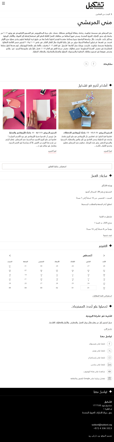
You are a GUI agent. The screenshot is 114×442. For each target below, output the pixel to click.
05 (57, 270)
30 (104, 287)
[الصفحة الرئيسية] (98, 5)
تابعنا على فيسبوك (97, 343)
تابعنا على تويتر (98, 350)
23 (104, 283)
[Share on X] (86, 63)
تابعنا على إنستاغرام (96, 357)
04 (73, 270)
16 (104, 279)
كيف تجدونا (107, 235)
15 (10, 274)
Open (3, 3)
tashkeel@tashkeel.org (102, 424)
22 (10, 279)
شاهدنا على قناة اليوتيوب (94, 371)
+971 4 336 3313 (103, 428)
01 (10, 266)
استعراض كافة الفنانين (57, 166)
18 (73, 279)
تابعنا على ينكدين (98, 364)
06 (41, 270)
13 (41, 274)
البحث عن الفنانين (103, 14)
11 (73, 274)
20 (41, 279)
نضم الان (108, 328)
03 (88, 270)
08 (10, 270)
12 (57, 274)
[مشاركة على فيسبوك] (93, 63)
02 (104, 270)
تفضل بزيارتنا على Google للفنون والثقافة (88, 378)
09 (104, 274)
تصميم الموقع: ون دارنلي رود (100, 436)
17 (88, 279)
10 (88, 274)
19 (57, 279)
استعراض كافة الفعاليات (102, 295)
